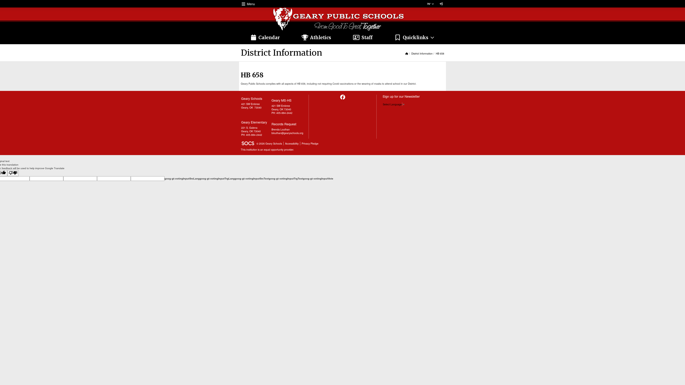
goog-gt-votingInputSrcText (252, 178)
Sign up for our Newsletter (401, 96)
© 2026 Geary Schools (269, 143)
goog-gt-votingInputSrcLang (182, 178)
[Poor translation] (13, 173)
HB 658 (440, 53)
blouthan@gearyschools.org (287, 133)
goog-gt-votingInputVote (318, 178)
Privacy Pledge (310, 143)
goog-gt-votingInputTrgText (286, 178)
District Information (422, 53)
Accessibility (292, 143)
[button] (414, 37)
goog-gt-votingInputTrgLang (217, 178)
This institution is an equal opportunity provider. (267, 149)
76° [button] (429, 4)
